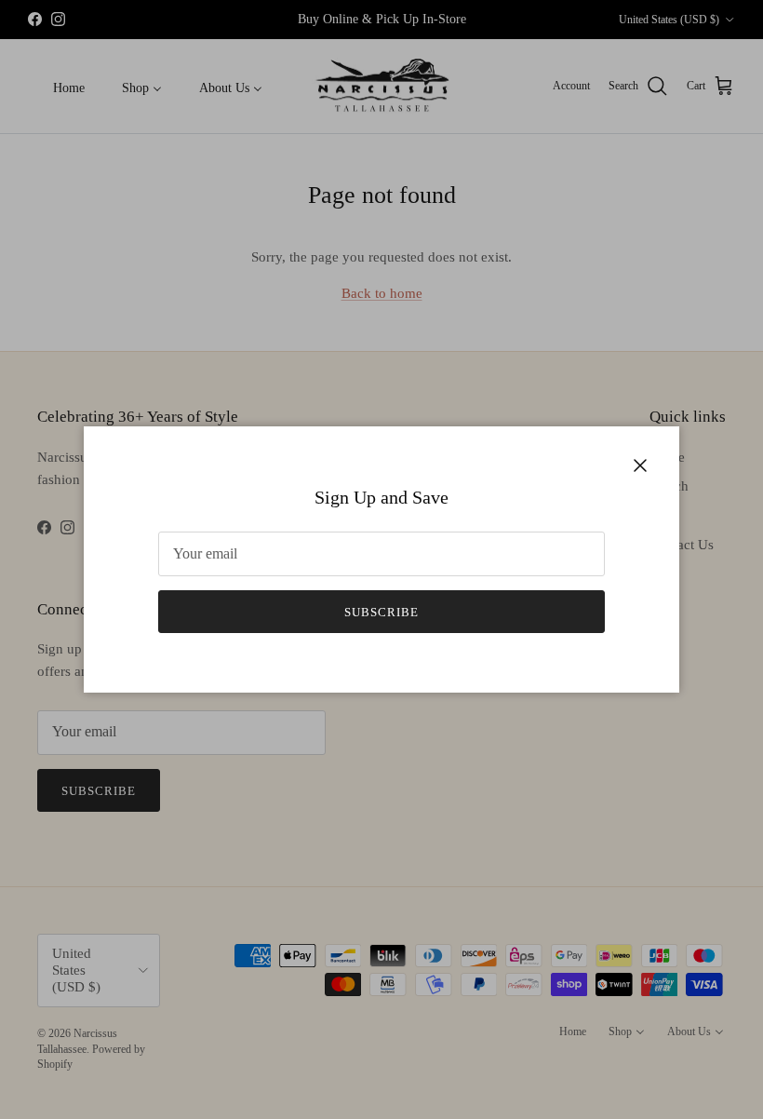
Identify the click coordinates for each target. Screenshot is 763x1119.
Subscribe (381, 612)
